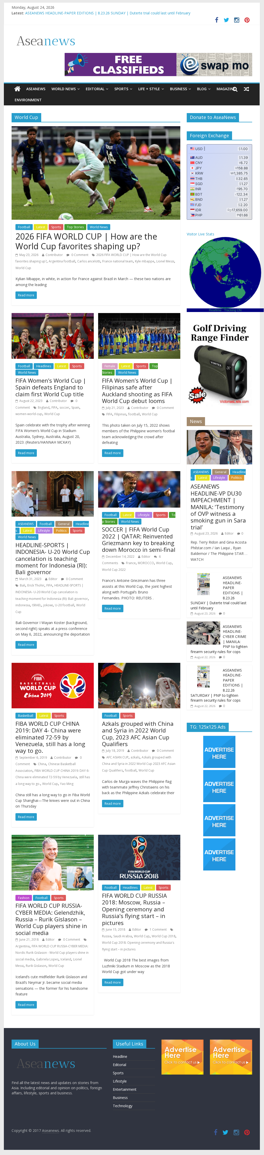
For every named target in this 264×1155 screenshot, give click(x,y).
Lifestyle (44, 530)
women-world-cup (28, 414)
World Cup (23, 268)
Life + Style (149, 88)
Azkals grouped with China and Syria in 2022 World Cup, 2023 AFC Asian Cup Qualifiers (138, 734)
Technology (122, 1105)
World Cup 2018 (163, 936)
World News (64, 88)
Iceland (66, 959)
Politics (61, 530)
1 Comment (158, 929)
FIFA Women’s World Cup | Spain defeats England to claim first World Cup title (50, 387)
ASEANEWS (35, 88)
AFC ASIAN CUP (117, 757)
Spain (75, 407)
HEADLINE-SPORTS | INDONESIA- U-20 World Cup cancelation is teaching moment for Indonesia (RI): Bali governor (52, 558)
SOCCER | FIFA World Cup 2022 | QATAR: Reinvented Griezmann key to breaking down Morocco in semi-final (138, 539)
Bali (22, 585)
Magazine (226, 88)
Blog (202, 88)
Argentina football (62, 261)
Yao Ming (66, 784)
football (134, 414)
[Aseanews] (17, 89)
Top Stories (75, 227)
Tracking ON (233, 310)
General (64, 524)
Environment (28, 99)
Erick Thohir (35, 585)
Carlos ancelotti (88, 261)
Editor (53, 579)
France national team (117, 261)
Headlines (43, 366)
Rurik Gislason (36, 966)
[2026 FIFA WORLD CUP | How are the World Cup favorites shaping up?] (96, 129)
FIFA (54, 407)
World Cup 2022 (114, 569)
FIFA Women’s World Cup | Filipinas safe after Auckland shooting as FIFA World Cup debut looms (137, 391)
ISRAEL (36, 605)
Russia (106, 936)
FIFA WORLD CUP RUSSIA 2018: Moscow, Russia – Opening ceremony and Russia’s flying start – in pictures (134, 909)
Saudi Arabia (122, 936)
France (131, 563)
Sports (121, 88)
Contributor (54, 255)
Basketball (25, 715)
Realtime (215, 310)
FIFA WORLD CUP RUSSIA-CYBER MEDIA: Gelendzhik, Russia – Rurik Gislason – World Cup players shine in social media (51, 919)
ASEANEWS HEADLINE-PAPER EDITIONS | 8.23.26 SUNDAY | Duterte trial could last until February (107, 13)
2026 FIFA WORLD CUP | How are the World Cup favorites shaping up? (86, 241)
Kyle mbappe (144, 261)
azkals (135, 757)
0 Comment (79, 255)
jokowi (48, 605)
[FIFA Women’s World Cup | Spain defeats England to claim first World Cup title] (53, 316)
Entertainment (125, 1089)
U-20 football (64, 605)
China (42, 764)
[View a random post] (246, 89)
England (43, 407)
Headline (120, 1056)
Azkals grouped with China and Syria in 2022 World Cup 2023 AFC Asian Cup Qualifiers (138, 764)
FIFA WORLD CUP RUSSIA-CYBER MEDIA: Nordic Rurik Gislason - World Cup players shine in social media (52, 952)
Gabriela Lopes (47, 959)
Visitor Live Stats (200, 234)
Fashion (23, 898)
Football (24, 227)
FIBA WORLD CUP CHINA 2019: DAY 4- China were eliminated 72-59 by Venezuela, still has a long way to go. (50, 737)
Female (110, 366)
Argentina (22, 946)
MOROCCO (146, 563)
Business (178, 88)
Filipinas (120, 414)
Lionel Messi (165, 261)
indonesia (22, 605)
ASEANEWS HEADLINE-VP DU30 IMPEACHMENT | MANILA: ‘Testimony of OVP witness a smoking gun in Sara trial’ (218, 506)
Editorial (95, 88)
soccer (64, 407)
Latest (40, 227)
